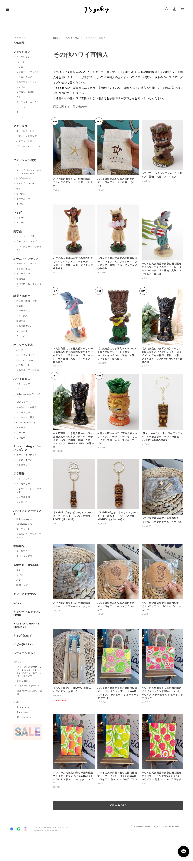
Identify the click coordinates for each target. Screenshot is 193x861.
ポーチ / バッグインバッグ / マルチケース (28, 172)
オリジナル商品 (23, 345)
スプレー (20, 575)
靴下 (18, 188)
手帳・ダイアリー (25, 556)
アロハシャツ (23, 56)
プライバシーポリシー (28, 685)
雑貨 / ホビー (22, 295)
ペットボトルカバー (26, 360)
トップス (20, 107)
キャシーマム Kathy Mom (27, 613)
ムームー (20, 432)
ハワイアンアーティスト (27, 512)
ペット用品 (22, 315)
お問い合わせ (24, 680)
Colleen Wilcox (25, 519)
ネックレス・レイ (25, 131)
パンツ (19, 117)
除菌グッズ (22, 585)
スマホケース (23, 310)
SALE (17, 603)
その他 (19, 203)
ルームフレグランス (26, 263)
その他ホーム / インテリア (28, 285)
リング (19, 151)
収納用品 (20, 278)
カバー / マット (24, 273)
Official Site (24, 717)
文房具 (19, 306)
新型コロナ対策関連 (26, 565)
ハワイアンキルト (24, 653)
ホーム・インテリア (26, 258)
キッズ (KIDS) (23, 635)
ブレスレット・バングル (28, 146)
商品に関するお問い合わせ (70, 106)
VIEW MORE (118, 805)
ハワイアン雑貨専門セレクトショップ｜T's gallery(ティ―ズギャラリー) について (29, 671)
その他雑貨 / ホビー (26, 326)
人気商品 (19, 42)
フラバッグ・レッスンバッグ (28, 490)
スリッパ (20, 336)
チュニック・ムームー (27, 102)
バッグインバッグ (25, 355)
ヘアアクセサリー (25, 141)
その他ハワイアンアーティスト (28, 536)
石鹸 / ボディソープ (26, 241)
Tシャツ (20, 61)
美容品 (17, 231)
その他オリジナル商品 (27, 370)
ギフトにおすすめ (24, 594)
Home (56, 38)
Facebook (22, 712)
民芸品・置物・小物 (26, 300)
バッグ (19, 165)
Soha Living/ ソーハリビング (28, 395)
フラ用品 (19, 473)
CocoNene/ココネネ (27, 422)
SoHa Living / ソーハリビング (27, 448)
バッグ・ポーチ (24, 459)
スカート (20, 97)
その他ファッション (26, 82)
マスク (19, 570)
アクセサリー (21, 126)
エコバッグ (22, 222)
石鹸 (18, 580)
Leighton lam (24, 524)
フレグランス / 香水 (26, 236)
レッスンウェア (24, 77)
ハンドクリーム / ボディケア (28, 248)
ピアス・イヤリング (26, 136)
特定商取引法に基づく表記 (29, 692)
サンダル (20, 87)
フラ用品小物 (23, 496)
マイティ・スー (24, 529)
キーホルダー (23, 198)
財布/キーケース (24, 178)
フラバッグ (22, 217)
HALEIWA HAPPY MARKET (26, 625)
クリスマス (22, 551)
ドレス (19, 67)
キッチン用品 (23, 268)
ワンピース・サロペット (28, 71)
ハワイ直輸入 (72, 38)
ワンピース (22, 437)
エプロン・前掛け (25, 92)
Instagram (23, 707)
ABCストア (22, 402)
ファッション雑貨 (24, 160)
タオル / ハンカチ (25, 183)
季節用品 (19, 546)
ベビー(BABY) (23, 644)
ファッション (21, 51)
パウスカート (23, 365)
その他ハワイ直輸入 (26, 407)
